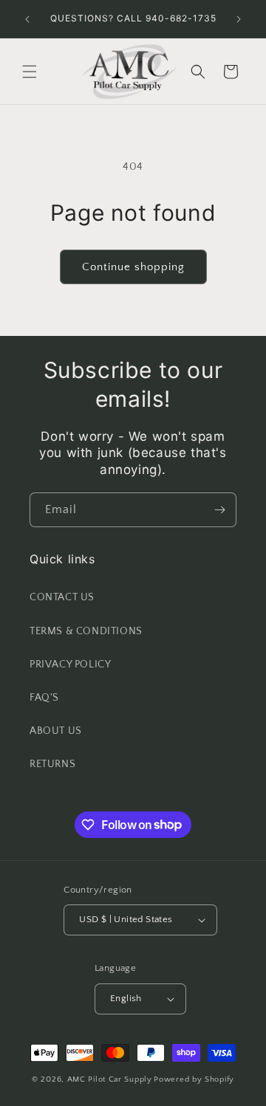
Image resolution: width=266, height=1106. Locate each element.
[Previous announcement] (27, 19)
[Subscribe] (219, 509)
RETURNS (52, 764)
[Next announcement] (238, 19)
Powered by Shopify (194, 1079)
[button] (29, 71)
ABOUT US (56, 731)
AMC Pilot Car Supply (109, 1079)
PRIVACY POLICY (70, 664)
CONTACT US (62, 597)
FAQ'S (44, 698)
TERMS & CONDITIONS (86, 631)
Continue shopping (133, 267)
